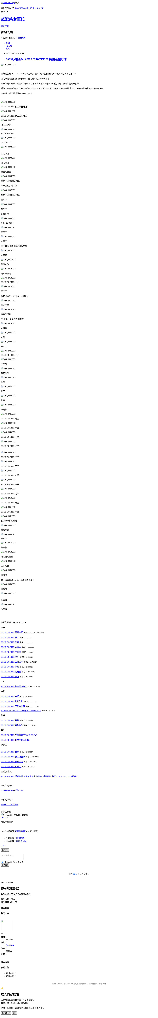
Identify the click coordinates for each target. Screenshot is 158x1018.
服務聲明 (102, 984)
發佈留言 (5, 865)
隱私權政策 (93, 984)
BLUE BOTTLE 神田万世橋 (13, 757)
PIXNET (60, 984)
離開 (14, 1013)
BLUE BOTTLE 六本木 (11, 647)
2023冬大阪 (21, 841)
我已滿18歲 (6, 1013)
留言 (23, 831)
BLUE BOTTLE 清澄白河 (12, 632)
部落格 (9, 46)
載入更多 (5, 850)
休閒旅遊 (21, 38)
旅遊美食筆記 (13, 19)
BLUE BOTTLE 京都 (10, 696)
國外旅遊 (20, 838)
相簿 (8, 43)
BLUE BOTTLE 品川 (10, 657)
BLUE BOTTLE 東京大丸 (12, 762)
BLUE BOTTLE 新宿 (10, 642)
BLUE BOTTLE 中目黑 (11, 652)
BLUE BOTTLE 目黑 (10, 752)
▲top (3, 845)
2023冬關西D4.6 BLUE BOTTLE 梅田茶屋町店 (36, 59)
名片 (8, 49)
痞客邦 (18, 831)
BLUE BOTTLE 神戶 (10, 720)
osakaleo (4, 817)
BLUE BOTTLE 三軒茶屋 (12, 662)
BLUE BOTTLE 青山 (10, 637)
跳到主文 (5, 26)
